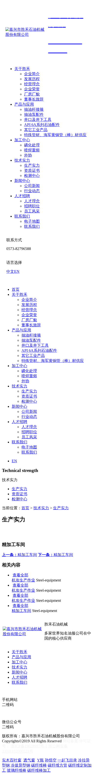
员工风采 (32, 211)
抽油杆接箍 (34, 109)
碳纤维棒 (39, 765)
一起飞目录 (67, 760)
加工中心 (22, 140)
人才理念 (32, 201)
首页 (15, 289)
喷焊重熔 (32, 150)
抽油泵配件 (34, 114)
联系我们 (22, 216)
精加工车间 (19, 555)
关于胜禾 (22, 69)
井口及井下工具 (37, 120)
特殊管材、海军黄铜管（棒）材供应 (55, 135)
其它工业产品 (36, 130)
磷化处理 (32, 145)
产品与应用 (24, 104)
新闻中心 (22, 181)
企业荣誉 (32, 89)
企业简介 (32, 74)
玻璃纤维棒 (16, 770)
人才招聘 (22, 196)
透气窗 (29, 760)
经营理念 (32, 84)
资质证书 (32, 170)
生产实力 (32, 165)
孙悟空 (51, 760)
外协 (28, 155)
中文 (10, 271)
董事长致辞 (34, 99)
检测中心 (32, 175)
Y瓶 (40, 760)
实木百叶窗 (11, 760)
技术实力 (22, 160)
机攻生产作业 (23, 580)
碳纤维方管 (57, 765)
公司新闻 (32, 186)
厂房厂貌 (32, 94)
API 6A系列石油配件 (42, 125)
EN (16, 271)
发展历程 (32, 79)
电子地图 (32, 221)
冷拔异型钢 (20, 765)
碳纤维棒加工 (39, 770)
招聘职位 (32, 206)
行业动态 (32, 191)
